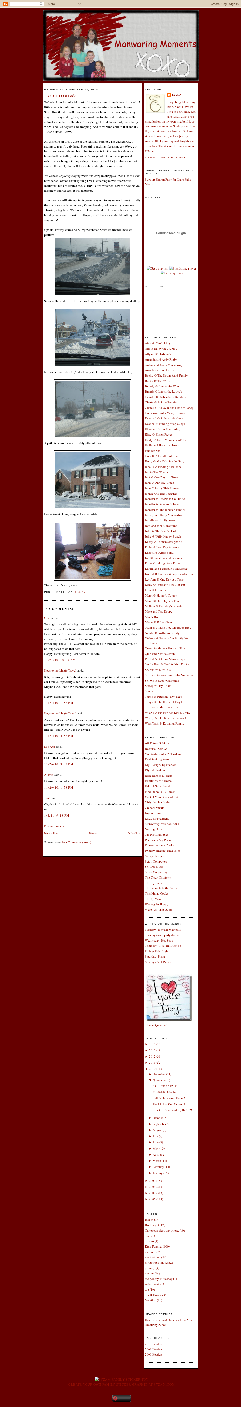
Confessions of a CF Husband (163, 754)
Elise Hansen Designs (158, 775)
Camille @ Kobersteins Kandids (165, 397)
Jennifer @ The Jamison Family (165, 509)
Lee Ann (49, 746)
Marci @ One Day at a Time (162, 601)
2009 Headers (153, 1354)
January (158, 1173)
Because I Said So (156, 749)
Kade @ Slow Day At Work (162, 547)
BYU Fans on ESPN (165, 1085)
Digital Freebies (155, 770)
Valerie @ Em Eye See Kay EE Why (167, 712)
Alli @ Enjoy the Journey (161, 348)
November (159, 1080)
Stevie (149, 691)
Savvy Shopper (154, 856)
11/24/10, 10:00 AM (60, 660)
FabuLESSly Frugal (157, 786)
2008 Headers (153, 1349)
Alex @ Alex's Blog (157, 343)
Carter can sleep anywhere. (162, 1230)
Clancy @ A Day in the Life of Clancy (169, 408)
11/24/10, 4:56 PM (58, 736)
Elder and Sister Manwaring (162, 429)
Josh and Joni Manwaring (161, 525)
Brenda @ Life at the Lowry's (163, 391)
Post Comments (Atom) (76, 842)
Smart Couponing (156, 872)
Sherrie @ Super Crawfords (162, 680)
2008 (152, 1187)
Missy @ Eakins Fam (158, 622)
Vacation (150, 1300)
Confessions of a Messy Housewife (167, 413)
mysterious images (157, 1262)
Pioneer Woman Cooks (159, 845)
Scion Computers (156, 861)
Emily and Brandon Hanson (162, 445)
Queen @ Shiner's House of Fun (165, 648)
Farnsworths (152, 450)
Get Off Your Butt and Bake (162, 797)
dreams (149, 1241)
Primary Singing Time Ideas (162, 850)
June (156, 1142)
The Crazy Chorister (158, 877)
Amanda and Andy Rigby (161, 359)
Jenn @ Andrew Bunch (159, 483)
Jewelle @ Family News (160, 520)
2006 (152, 1199)
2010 (152, 1069)
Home (93, 833)
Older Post (134, 833)
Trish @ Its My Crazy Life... (162, 707)
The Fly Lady (153, 883)
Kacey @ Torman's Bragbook (163, 542)
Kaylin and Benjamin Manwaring (166, 568)
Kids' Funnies (153, 1246)
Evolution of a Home (158, 781)
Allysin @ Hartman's (158, 354)
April (156, 1154)
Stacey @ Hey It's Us (158, 686)
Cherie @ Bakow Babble (161, 402)
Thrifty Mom (153, 899)
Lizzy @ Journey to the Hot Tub (165, 584)
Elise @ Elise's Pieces (158, 434)
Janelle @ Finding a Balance (163, 467)
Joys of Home (153, 813)
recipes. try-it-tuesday (159, 1279)
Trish (47, 798)
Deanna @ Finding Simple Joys (165, 424)
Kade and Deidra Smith (159, 552)
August (157, 1130)
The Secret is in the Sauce (161, 888)
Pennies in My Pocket (159, 840)
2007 (152, 1193)
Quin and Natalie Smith (160, 654)
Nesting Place (153, 829)
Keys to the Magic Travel (60, 670)
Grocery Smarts (154, 807)
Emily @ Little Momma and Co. (165, 440)
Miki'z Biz (151, 617)
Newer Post (51, 833)
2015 (152, 1044)
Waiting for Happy (156, 904)
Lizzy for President (157, 818)
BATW (149, 1219)
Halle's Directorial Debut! (169, 1098)
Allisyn (49, 774)
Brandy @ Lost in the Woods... (164, 386)
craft (148, 1236)
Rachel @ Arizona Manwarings (165, 659)
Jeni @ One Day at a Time (161, 477)
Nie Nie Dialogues (156, 834)
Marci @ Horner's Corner (161, 595)
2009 (152, 1181)
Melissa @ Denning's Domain (164, 606)
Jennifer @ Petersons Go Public (165, 499)
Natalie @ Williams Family (162, 633)
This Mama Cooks (156, 893)
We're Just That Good (158, 909)
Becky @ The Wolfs (157, 381)
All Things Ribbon (157, 743)
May (156, 1148)
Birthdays (151, 1225)
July (155, 1136)
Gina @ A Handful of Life (161, 456)
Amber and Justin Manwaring (163, 365)
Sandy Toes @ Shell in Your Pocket (167, 664)
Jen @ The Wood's (156, 472)
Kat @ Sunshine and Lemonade (165, 558)
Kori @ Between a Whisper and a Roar (169, 574)
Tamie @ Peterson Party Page (163, 696)
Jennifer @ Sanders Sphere (162, 504)
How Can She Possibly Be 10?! (172, 1110)
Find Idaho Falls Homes (160, 791)
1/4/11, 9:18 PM (57, 815)
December (159, 1074)
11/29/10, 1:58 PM (58, 787)
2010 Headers (153, 1344)
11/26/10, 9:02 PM (58, 764)
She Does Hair (154, 866)
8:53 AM (80, 592)
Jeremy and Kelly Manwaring (163, 515)
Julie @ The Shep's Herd (160, 531)
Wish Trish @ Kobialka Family (164, 723)
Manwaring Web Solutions (162, 824)
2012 (152, 1056)
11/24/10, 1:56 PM (58, 703)
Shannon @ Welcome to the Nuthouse (169, 675)
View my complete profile (165, 157)
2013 (152, 1050)
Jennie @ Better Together (161, 493)
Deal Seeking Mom (157, 759)
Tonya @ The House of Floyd (163, 702)
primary (150, 1268)
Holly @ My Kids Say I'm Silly (164, 461)
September (159, 1124)
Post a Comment (54, 826)
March (157, 1160)
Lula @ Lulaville (156, 590)
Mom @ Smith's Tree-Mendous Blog (168, 627)
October (158, 1118)
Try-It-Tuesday (154, 1295)
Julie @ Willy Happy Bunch (163, 536)
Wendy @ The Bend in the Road (165, 718)
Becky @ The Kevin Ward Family (166, 375)
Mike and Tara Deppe (158, 611)
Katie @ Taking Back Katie (162, 563)
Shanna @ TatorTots (158, 670)
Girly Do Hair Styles (158, 802)
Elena (176, 95)
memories (151, 1252)
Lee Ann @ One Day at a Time (164, 579)
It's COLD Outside (60, 96)
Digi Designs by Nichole (160, 765)
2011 (152, 1062)
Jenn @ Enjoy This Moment (163, 488)
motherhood (153, 1257)
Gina (47, 618)
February (158, 1167)
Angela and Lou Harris (159, 370)
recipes (149, 1273)
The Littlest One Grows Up (169, 1104)
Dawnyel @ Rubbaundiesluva (164, 418)
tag (147, 1289)
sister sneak (152, 1284)
